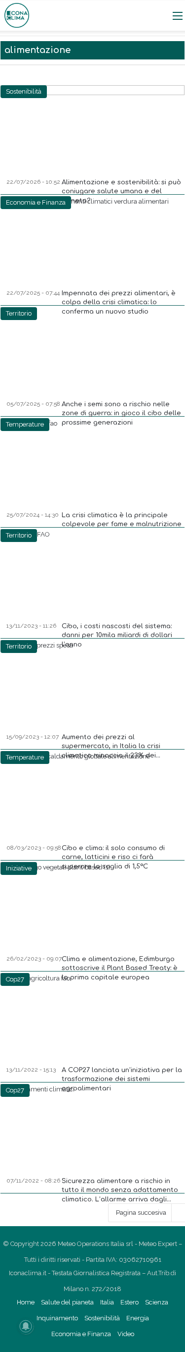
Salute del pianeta (67, 1302)
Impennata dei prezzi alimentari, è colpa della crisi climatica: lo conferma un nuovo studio (119, 302)
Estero (129, 1302)
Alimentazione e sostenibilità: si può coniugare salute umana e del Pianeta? (121, 191)
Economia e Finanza (81, 1334)
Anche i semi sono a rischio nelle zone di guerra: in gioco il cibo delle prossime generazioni (121, 413)
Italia (107, 1302)
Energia (137, 1318)
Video (125, 1334)
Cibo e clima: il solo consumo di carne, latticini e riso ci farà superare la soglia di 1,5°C (113, 857)
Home (26, 1302)
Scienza (156, 1302)
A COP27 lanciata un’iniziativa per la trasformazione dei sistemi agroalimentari (122, 1079)
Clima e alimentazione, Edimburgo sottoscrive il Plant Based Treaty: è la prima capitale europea (120, 968)
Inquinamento (57, 1318)
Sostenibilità (102, 1318)
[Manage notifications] (26, 1326)
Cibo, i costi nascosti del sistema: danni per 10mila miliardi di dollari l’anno (117, 635)
